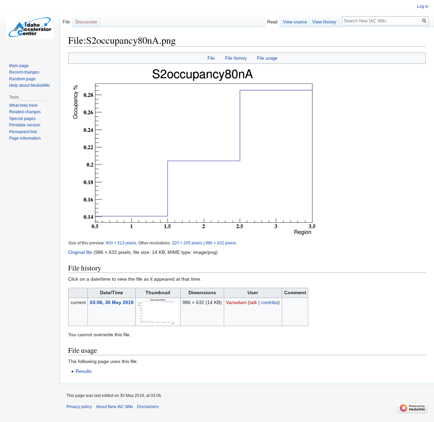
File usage (267, 58)
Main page (19, 65)
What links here (23, 105)
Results (84, 371)
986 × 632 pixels (220, 243)
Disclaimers (148, 406)
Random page (22, 79)
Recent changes (24, 72)
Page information (25, 138)
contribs (269, 302)
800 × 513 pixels (121, 243)
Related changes (25, 111)
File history (236, 58)
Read (272, 21)
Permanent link (23, 131)
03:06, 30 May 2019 (112, 302)
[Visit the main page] (30, 27)
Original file (80, 252)
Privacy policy (79, 406)
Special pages (22, 118)
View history (324, 21)
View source (295, 21)
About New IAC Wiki (114, 406)
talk (253, 302)
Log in (423, 6)
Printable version (24, 125)
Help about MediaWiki (29, 85)
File (211, 58)
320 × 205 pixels (187, 243)
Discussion (86, 21)
